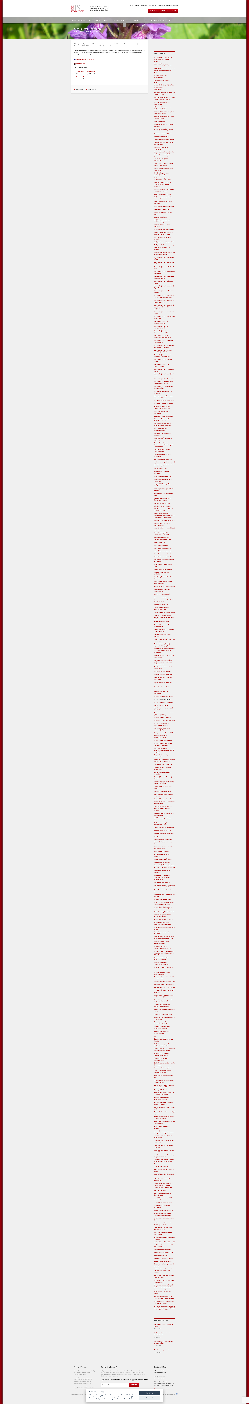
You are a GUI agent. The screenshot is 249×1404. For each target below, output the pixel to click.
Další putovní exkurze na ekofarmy (164, 245)
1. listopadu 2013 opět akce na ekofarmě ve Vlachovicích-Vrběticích (163, 59)
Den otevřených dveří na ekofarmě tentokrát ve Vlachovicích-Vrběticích (164, 307)
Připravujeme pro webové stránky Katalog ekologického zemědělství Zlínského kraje (164, 953)
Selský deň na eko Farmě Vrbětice (164, 984)
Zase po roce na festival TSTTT (163, 1261)
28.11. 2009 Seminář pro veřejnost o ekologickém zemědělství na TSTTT (164, 70)
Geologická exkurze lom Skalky (163, 459)
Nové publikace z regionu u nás (163, 740)
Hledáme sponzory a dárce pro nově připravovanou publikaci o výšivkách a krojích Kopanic (164, 464)
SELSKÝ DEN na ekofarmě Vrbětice (164, 987)
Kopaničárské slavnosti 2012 (162, 551)
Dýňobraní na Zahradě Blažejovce (164, 401)
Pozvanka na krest (80, 63)
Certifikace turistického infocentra (164, 139)
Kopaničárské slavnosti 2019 (162, 557)
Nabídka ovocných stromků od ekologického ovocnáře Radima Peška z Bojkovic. (163, 662)
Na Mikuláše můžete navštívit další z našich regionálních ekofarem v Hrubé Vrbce (164, 650)
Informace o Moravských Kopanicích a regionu (117, 1380)
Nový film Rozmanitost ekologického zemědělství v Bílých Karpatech (164, 750)
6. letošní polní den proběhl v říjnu (164, 85)
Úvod (74, 20)
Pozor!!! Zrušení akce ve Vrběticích (164, 865)
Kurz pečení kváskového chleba (163, 569)
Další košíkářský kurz (160, 217)
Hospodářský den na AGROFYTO (163, 476)
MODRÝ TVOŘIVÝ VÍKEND (161, 622)
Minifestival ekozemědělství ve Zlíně (164, 612)
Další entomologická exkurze (162, 194)
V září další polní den (160, 1190)
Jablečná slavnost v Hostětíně (162, 506)
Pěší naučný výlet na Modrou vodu (164, 833)
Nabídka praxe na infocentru (162, 671)
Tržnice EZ (164, 11)
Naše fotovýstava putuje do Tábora (164, 674)
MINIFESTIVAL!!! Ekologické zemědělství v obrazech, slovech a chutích (164, 617)
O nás (89, 20)
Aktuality (81, 20)
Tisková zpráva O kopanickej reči (84, 59)
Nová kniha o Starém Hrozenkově (163, 702)
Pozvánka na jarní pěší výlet (162, 882)
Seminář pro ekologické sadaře (163, 1014)
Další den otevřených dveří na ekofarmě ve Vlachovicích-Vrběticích (162, 184)
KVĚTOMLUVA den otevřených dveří (164, 586)
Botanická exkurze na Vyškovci (163, 134)
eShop (174, 11)
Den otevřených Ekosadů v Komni (163, 379)
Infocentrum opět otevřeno (162, 503)
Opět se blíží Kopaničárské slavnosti (164, 799)
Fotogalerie (136, 20)
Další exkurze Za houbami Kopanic (164, 206)
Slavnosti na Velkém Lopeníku (162, 1068)
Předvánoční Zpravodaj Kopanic (163, 919)
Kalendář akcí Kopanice (158, 20)
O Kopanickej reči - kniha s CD (163, 764)
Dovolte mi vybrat (126, 1399)
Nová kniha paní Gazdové (161, 705)
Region (106, 20)
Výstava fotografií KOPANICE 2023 (164, 1242)
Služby (97, 20)
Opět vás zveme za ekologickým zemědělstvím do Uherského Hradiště (163, 808)
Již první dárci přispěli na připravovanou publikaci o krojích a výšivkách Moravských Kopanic (164, 515)
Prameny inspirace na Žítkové (162, 899)
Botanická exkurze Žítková (162, 136)
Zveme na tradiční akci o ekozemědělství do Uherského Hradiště (162, 1291)
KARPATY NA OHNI (159, 542)
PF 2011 (156, 836)
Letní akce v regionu (160, 597)
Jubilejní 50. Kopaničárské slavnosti (164, 520)
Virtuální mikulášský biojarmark (163, 1210)
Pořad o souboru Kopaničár (162, 862)
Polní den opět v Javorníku (161, 851)
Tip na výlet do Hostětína (161, 1090)
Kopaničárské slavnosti (161, 545)
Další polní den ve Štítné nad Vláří (163, 242)
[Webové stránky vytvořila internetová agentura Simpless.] (177, 1394)
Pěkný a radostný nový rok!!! (162, 830)
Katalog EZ (153, 11)
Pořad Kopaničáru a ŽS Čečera (163, 859)
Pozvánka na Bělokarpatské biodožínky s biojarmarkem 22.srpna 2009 (162, 877)
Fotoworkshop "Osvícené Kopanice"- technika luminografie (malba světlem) (164, 444)
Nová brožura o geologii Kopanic (163, 696)
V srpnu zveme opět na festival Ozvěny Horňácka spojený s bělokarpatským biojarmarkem (163, 1185)
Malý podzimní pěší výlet (161, 604)
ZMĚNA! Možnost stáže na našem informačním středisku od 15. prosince (163, 1270)
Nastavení (149, 1398)
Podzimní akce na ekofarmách (163, 839)
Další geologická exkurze (161, 209)
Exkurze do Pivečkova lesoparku (163, 416)
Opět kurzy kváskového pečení (162, 791)
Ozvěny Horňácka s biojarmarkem (164, 827)
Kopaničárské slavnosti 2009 (162, 548)
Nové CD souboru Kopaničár (162, 717)
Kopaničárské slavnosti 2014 (162, 554)
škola (155, 1036)
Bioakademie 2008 (159, 121)
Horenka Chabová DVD (160, 469)
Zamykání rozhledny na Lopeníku (163, 1258)
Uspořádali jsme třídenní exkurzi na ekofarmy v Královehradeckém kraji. (164, 1161)
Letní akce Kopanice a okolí (162, 594)
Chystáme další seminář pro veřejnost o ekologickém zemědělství (162, 158)
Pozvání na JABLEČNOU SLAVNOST (164, 868)
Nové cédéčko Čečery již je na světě (164, 720)
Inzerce (145, 20)
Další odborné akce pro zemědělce (164, 229)
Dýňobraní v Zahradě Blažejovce (163, 404)
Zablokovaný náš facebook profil (163, 1252)
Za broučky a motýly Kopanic (162, 1249)
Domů (75, 31)
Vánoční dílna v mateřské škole (163, 1203)
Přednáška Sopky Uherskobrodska (164, 912)
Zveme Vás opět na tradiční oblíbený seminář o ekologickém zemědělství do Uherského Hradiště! (164, 1308)
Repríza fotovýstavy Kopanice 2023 (164, 982)
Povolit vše (149, 1393)
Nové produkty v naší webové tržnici (164, 733)
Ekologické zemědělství (120, 20)
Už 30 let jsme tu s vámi (161, 1166)
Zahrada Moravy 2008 (160, 1255)
